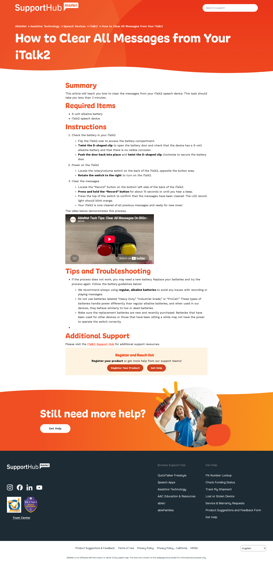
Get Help (55, 428)
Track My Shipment (219, 489)
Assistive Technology (45, 26)
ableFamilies (166, 510)
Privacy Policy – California (172, 548)
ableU (161, 503)
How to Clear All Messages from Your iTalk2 (132, 26)
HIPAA (194, 548)
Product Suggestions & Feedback (95, 548)
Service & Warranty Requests (225, 503)
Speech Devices (75, 26)
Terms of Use (126, 548)
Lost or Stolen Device (220, 496)
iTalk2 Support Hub (100, 344)
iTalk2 (94, 26)
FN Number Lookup (219, 475)
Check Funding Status (220, 482)
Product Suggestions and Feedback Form (233, 510)
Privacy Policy (145, 548)
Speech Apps (166, 482)
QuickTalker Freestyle (172, 475)
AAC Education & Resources (176, 496)
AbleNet (21, 26)
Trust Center (21, 517)
